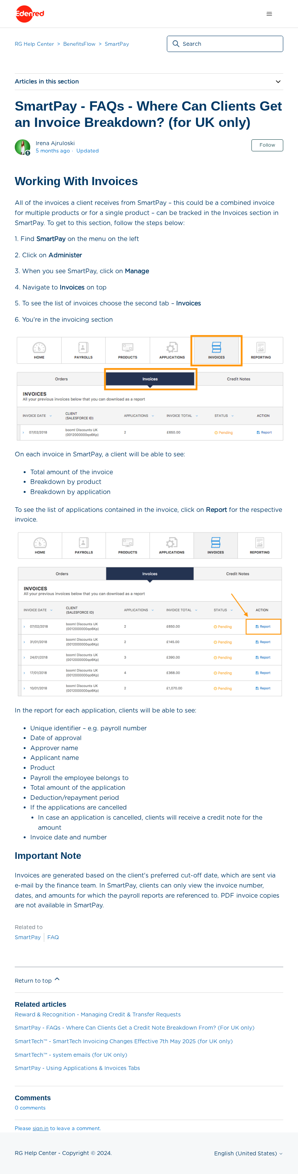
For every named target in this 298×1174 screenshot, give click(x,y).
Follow (267, 145)
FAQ (53, 937)
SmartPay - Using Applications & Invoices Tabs (77, 1068)
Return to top (34, 981)
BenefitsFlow (79, 44)
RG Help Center (34, 44)
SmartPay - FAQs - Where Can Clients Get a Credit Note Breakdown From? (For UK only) (135, 1028)
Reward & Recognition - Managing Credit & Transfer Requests (98, 1014)
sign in (41, 1128)
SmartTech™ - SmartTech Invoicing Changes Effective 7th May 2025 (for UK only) (124, 1041)
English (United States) (246, 1153)
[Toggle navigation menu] (269, 14)
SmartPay (117, 44)
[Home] (30, 14)
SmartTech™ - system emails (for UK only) (71, 1055)
